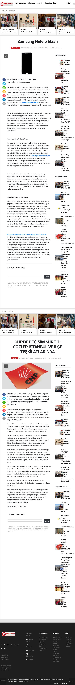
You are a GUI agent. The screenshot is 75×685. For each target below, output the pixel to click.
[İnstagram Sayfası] (8, 645)
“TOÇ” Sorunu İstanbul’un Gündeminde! (66, 62)
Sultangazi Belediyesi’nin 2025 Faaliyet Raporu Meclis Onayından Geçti (65, 75)
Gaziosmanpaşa (20, 3)
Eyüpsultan (48, 3)
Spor (55, 3)
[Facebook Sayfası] (2, 645)
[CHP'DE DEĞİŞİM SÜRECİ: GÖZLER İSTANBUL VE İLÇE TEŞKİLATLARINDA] (26, 376)
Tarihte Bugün (55, 650)
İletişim (30, 659)
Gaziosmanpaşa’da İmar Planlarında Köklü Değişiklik (67, 221)
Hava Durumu (57, 637)
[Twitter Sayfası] (5, 645)
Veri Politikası (5, 659)
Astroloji (68, 646)
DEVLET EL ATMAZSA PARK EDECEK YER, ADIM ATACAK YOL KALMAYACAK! (66, 115)
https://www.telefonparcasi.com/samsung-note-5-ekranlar (26, 235)
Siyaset (39, 3)
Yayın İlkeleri (4, 657)
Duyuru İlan (12, 10)
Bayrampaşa (43, 648)
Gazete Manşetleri (56, 660)
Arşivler (31, 650)
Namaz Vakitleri (55, 642)
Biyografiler (69, 642)
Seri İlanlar (56, 655)
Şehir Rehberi (57, 658)
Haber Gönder (5, 670)
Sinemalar (56, 653)
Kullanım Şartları (6, 665)
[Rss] (19, 645)
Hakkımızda (4, 655)
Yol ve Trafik (57, 639)
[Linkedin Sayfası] (15, 645)
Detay (56, 683)
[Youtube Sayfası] (12, 645)
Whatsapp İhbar (6, 668)
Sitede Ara (69, 637)
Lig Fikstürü (56, 647)
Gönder (47, 276)
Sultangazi (31, 3)
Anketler (68, 639)
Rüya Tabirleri (70, 644)
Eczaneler (56, 645)
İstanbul (41, 650)
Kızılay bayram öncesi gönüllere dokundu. (64, 291)
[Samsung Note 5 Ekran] (26, 63)
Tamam (64, 683)
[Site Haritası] (2, 648)
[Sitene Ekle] (5, 648)
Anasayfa (4, 10)
